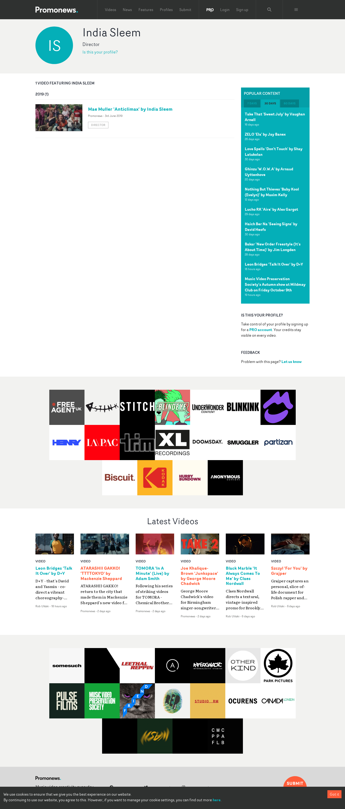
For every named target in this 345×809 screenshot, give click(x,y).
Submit (185, 9)
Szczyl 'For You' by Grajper (289, 571)
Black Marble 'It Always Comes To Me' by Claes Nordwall (243, 576)
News (127, 9)
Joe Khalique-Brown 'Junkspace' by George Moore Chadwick (199, 576)
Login (225, 9)
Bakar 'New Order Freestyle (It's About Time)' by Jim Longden (273, 246)
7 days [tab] (252, 103)
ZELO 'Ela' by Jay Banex (265, 134)
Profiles (166, 9)
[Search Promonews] (269, 9)
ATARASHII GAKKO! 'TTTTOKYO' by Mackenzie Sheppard (101, 573)
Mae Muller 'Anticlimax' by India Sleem (130, 109)
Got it (334, 794)
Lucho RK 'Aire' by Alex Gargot (271, 209)
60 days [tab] (289, 103)
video (40, 561)
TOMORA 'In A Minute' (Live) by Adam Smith (152, 573)
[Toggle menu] (296, 9)
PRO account (260, 329)
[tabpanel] (275, 205)
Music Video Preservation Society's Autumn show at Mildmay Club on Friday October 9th (275, 284)
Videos (110, 9)
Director (98, 125)
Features (145, 9)
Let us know (291, 361)
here (217, 800)
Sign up (242, 9)
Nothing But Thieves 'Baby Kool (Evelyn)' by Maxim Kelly (272, 192)
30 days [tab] (270, 103)
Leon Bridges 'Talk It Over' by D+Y (274, 264)
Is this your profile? (100, 52)
